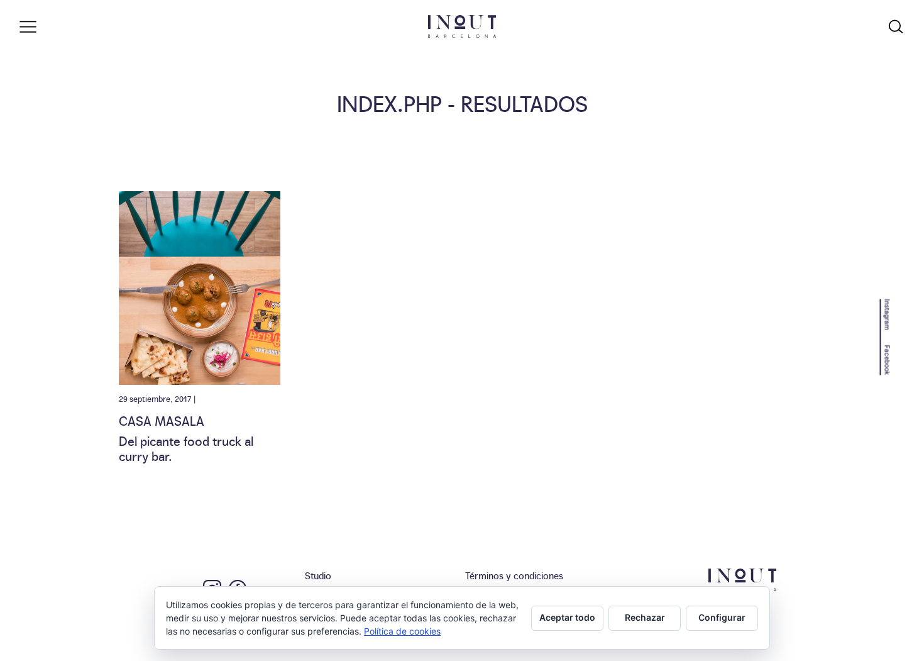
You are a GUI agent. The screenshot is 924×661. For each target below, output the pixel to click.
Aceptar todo (567, 617)
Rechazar (645, 617)
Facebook (888, 360)
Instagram (888, 314)
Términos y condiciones (514, 575)
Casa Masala (161, 420)
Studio (318, 575)
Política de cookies (402, 631)
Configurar (721, 617)
